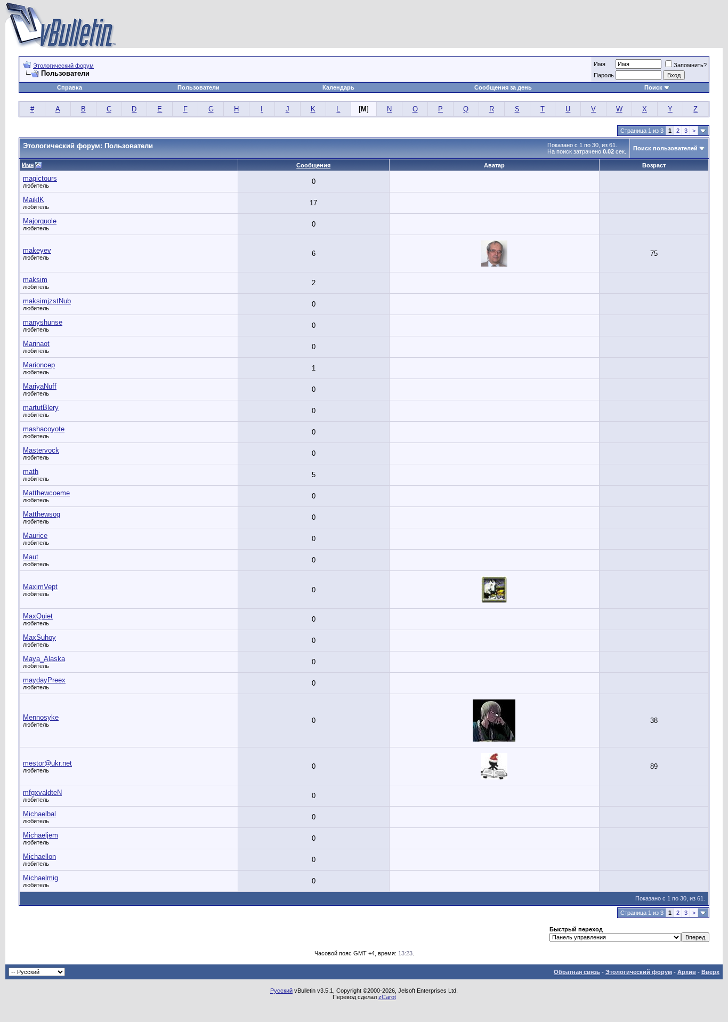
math (30, 472)
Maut (30, 557)
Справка (69, 87)
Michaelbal (39, 814)
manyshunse (42, 322)
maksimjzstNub (47, 301)
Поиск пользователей (665, 148)
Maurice (35, 536)
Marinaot (36, 344)
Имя (28, 165)
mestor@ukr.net (47, 763)
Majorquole (39, 221)
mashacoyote (43, 429)
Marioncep (39, 365)
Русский (281, 990)
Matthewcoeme (46, 493)
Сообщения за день (503, 87)
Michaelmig (40, 878)
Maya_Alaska (44, 659)
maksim (35, 280)
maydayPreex (44, 680)
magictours (40, 178)
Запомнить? (690, 65)
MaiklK (33, 200)
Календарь (338, 87)
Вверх (710, 972)
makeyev (37, 250)
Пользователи (198, 87)
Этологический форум (63, 65)
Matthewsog (41, 514)
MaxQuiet (38, 616)
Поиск (653, 87)
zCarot (387, 997)
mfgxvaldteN (42, 792)
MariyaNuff (39, 386)
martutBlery (41, 408)
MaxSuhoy (39, 637)
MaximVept (40, 587)
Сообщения (313, 165)
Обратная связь (577, 972)
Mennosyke (41, 717)
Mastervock (41, 450)
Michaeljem (40, 835)
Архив (686, 972)
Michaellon (39, 856)
